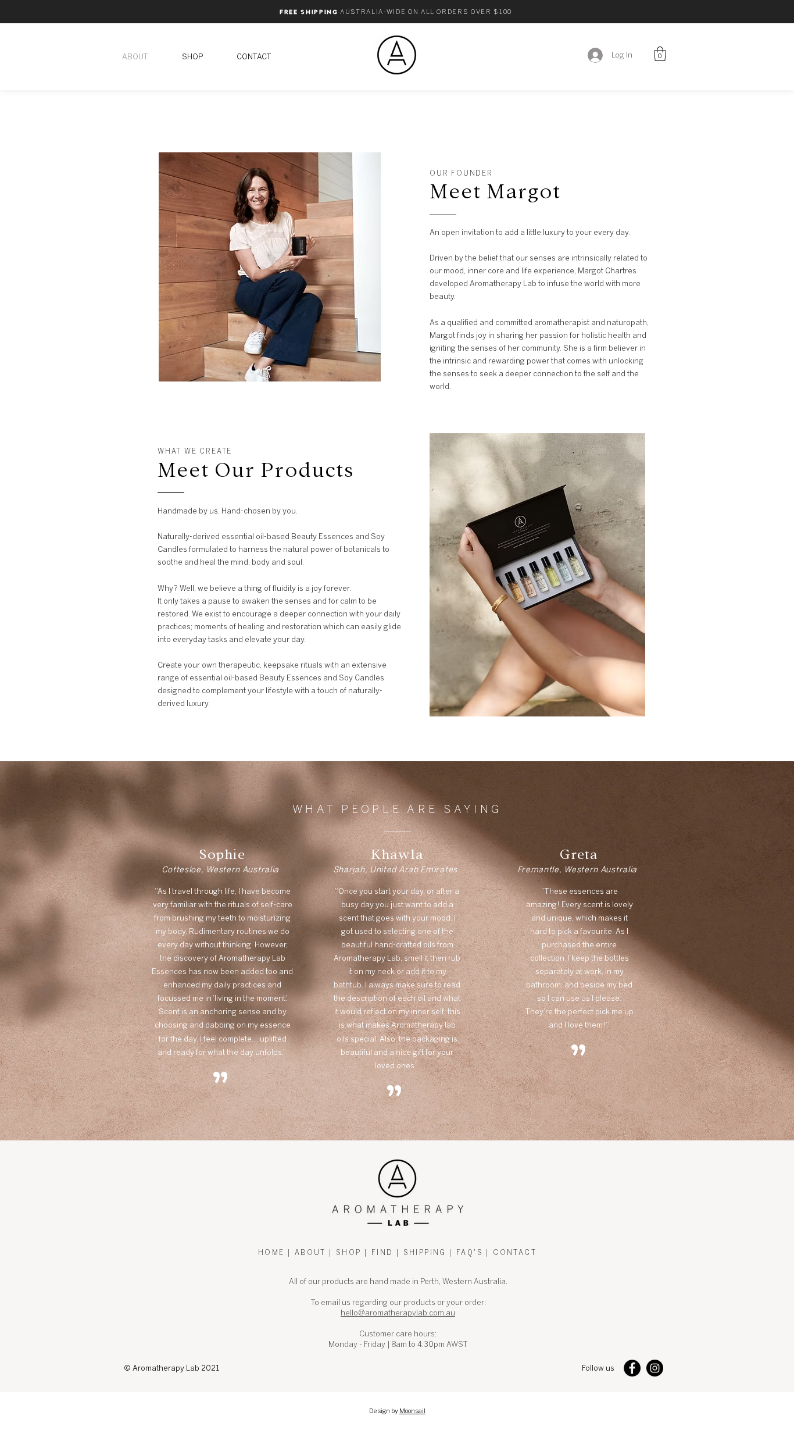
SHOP (349, 1253)
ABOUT (310, 1253)
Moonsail (412, 1411)
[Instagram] (654, 1368)
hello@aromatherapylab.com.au (398, 1312)
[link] (660, 54)
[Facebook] (632, 1368)
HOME (271, 1253)
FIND (382, 1253)
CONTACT (515, 1253)
